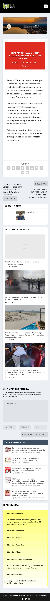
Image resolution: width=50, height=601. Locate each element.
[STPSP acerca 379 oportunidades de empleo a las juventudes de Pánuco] (8, 470)
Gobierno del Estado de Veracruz (33, 498)
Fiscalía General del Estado (31, 452)
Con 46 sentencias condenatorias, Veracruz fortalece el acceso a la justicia (28, 449)
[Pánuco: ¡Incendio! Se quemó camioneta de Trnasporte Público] (25, 282)
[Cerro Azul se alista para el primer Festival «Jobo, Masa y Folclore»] (8, 460)
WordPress (43, 595)
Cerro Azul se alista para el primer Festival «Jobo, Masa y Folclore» (26, 459)
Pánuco (24, 473)
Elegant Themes (19, 595)
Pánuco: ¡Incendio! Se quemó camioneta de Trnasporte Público (23, 298)
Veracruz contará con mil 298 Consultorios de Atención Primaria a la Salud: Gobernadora (27, 493)
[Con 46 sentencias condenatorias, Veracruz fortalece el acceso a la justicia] (8, 449)
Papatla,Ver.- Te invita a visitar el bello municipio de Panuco (22, 263)
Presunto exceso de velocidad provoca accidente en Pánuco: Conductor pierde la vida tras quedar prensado (25, 372)
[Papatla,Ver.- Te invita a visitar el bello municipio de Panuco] (25, 246)
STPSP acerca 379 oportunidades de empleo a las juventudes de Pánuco (26, 469)
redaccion (19, 62)
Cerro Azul (25, 463)
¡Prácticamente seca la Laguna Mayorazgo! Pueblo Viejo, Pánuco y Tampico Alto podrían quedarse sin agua (24, 335)
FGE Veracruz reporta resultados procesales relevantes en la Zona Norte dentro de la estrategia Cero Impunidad (28, 481)
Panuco (25, 66)
